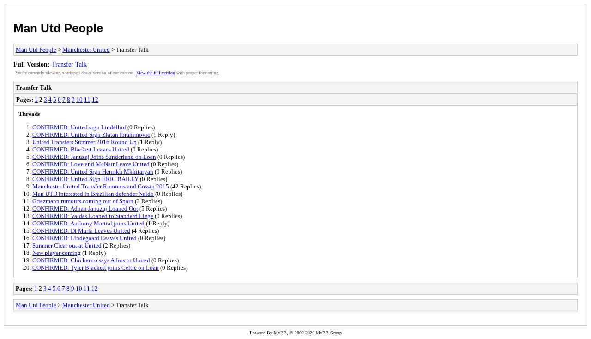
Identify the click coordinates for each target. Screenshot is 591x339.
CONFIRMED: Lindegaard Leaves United (84, 238)
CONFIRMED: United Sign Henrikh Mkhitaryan (92, 171)
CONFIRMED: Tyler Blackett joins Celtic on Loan (95, 267)
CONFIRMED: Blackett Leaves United (80, 149)
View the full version (155, 72)
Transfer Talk (69, 64)
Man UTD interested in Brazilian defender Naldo (93, 193)
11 (87, 99)
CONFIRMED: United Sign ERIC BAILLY (85, 179)
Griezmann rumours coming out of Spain (82, 201)
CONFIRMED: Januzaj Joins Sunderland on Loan (94, 156)
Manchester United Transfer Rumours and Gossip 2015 (100, 186)
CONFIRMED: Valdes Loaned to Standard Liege (92, 215)
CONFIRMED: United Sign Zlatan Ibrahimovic (91, 134)
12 (95, 99)
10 (79, 99)
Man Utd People (58, 28)
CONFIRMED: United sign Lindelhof (79, 127)
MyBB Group (329, 332)
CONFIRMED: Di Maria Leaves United (81, 230)
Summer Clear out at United (67, 245)
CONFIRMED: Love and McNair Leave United (91, 164)
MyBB (280, 332)
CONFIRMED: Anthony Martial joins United (88, 223)
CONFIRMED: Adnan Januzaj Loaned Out (85, 208)
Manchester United (86, 49)
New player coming (56, 252)
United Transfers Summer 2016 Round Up (84, 142)
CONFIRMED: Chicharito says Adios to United (91, 260)
